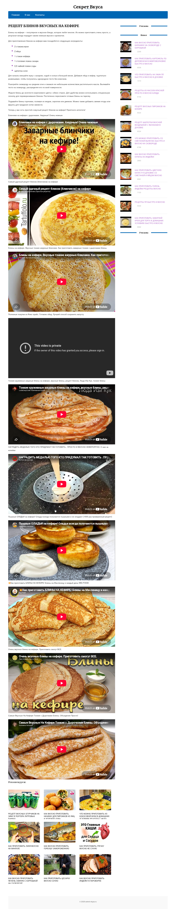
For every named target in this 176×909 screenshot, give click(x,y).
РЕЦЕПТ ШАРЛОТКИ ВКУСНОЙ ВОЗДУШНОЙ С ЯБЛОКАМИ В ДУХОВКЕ (148, 125)
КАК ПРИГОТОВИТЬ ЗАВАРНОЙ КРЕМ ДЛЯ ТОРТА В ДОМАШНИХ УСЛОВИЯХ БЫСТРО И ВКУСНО (149, 220)
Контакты (40, 14)
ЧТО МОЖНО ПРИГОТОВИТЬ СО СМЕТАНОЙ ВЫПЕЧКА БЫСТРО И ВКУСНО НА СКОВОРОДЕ (150, 141)
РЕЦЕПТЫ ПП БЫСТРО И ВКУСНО (150, 202)
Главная (16, 14)
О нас (27, 14)
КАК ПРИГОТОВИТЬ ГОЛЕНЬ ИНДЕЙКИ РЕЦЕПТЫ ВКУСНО (148, 187)
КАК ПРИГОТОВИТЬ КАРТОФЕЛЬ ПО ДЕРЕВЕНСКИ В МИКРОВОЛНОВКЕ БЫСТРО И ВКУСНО (150, 61)
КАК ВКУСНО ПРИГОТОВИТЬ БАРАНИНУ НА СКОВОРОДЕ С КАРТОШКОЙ (148, 45)
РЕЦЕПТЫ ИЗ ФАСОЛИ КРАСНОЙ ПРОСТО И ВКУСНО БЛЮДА (149, 91)
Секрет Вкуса (88, 6)
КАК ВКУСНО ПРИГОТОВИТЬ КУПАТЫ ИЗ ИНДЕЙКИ (147, 155)
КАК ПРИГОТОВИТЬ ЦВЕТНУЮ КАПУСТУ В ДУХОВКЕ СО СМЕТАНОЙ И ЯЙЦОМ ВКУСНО (148, 173)
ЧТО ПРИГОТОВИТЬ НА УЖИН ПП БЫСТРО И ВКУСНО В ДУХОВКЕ (149, 75)
